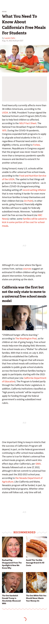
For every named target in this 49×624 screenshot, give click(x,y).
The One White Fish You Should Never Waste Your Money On (36, 598)
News (4, 11)
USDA (5, 112)
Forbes (36, 144)
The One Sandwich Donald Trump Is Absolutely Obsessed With (11, 599)
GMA (38, 463)
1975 (4, 130)
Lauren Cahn (9, 38)
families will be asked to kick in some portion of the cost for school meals (24, 222)
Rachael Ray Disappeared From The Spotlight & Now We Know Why (12, 564)
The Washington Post (26, 338)
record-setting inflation (34, 190)
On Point (28, 200)
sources (27, 268)
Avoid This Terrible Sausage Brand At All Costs (35, 563)
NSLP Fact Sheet (27, 123)
